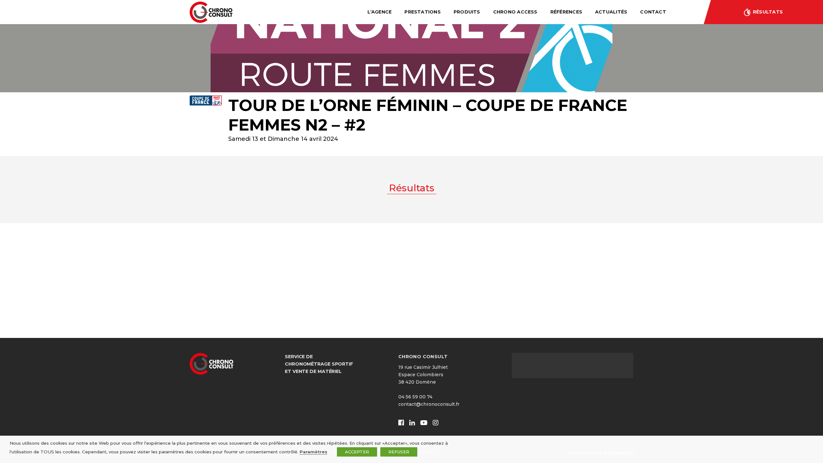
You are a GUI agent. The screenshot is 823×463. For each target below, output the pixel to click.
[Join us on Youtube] (424, 423)
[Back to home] (211, 12)
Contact (653, 12)
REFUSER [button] (398, 451)
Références (566, 12)
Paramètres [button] (313, 451)
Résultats (768, 12)
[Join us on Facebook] (401, 423)
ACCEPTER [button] (357, 451)
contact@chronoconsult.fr (428, 404)
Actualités (611, 12)
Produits (467, 12)
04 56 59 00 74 (415, 397)
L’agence (379, 12)
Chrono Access (515, 12)
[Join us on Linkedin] (412, 423)
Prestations (422, 12)
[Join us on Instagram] (436, 423)
